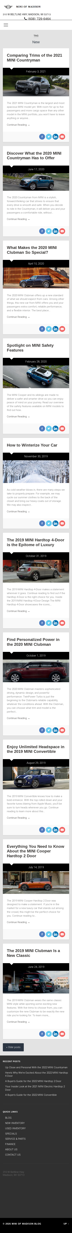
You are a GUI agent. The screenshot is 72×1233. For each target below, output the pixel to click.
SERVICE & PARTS (15, 1138)
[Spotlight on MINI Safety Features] (36, 376)
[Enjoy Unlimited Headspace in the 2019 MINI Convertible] (36, 778)
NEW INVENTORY (15, 1123)
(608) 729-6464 (39, 18)
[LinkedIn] (55, 137)
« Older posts (13, 1047)
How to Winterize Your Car (32, 445)
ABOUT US (11, 1149)
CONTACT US (13, 1154)
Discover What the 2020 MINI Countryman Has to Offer (34, 155)
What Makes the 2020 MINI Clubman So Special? (32, 250)
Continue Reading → (18, 124)
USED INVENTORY (15, 1128)
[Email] (61, 137)
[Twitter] (48, 137)
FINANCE (10, 1144)
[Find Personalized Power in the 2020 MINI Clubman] (36, 671)
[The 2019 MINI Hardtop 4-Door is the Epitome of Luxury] (36, 571)
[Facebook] (42, 137)
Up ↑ (66, 1224)
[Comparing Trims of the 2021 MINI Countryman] (36, 85)
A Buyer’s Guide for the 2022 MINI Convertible (31, 1094)
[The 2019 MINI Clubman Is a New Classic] (36, 982)
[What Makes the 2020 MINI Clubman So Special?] (36, 278)
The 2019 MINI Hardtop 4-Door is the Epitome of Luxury (35, 542)
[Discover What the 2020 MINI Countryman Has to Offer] (36, 182)
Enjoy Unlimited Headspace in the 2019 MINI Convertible (35, 749)
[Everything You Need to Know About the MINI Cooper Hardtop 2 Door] (36, 882)
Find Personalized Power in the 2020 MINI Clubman (33, 642)
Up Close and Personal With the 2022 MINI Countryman (36, 1067)
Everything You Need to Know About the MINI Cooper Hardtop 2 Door (35, 851)
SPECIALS (11, 1133)
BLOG (8, 1117)
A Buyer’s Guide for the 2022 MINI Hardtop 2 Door (33, 1081)
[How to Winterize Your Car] (36, 471)
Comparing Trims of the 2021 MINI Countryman (34, 57)
